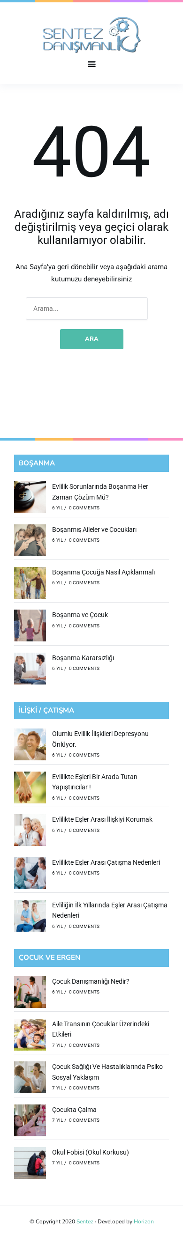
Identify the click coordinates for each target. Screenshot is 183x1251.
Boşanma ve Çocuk (80, 614)
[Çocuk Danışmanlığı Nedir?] (30, 993)
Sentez (84, 1221)
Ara (92, 339)
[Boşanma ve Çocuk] (30, 627)
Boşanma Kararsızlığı (83, 658)
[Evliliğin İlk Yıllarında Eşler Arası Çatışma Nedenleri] (30, 917)
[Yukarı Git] (173, 1241)
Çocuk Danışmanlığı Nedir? (91, 981)
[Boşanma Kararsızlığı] (30, 670)
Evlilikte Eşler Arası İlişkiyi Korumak (102, 819)
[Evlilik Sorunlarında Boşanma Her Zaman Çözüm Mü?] (30, 498)
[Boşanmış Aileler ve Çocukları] (30, 541)
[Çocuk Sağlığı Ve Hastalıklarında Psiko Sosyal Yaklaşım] (30, 1078)
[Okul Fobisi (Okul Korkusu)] (30, 1164)
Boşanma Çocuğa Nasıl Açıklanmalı (103, 572)
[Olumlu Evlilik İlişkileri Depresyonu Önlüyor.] (30, 746)
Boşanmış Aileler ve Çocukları (94, 529)
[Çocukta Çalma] (30, 1121)
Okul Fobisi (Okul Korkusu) (90, 1152)
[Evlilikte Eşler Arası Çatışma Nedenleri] (30, 874)
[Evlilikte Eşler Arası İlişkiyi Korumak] (30, 831)
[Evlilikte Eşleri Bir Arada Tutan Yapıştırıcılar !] (30, 789)
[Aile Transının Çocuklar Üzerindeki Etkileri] (30, 1036)
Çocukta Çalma (74, 1109)
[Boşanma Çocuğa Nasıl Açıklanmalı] (30, 584)
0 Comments (84, 507)
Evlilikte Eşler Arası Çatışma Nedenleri (106, 862)
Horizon (144, 1221)
